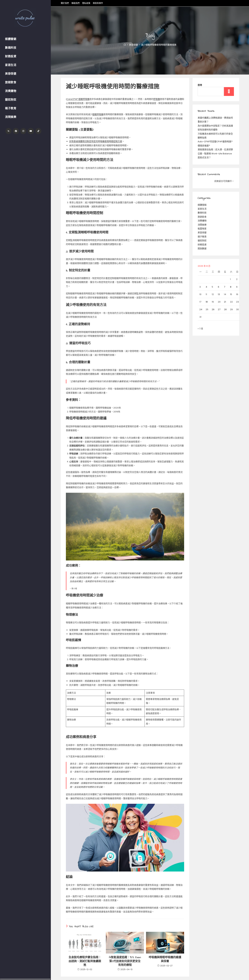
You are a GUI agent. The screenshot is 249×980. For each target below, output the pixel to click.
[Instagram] (23, 131)
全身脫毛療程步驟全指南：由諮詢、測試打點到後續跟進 (85, 961)
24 (200, 309)
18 (207, 301)
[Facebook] (16, 131)
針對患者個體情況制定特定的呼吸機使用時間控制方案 (95, 141)
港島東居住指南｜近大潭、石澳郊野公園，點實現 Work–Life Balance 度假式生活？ (215, 153)
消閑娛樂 (202, 224)
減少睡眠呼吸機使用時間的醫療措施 (158, 44)
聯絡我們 (75, 3)
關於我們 (65, 3)
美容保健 (202, 232)
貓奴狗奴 (202, 240)
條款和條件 (98, 3)
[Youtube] (31, 131)
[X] (8, 131)
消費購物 (202, 220)
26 (213, 309)
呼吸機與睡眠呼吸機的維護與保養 (165, 959)
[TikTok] (38, 131)
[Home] (125, 44)
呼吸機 (156, 99)
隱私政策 (86, 3)
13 (219, 294)
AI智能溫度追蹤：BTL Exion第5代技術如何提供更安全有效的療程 (125, 961)
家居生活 (202, 208)
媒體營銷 (202, 204)
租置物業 (202, 228)
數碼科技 (202, 212)
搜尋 (200, 85)
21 (225, 301)
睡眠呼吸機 (97, 114)
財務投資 (202, 244)
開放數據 (202, 248)
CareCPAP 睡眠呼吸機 (77, 99)
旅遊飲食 (202, 216)
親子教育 (202, 236)
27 (219, 309)
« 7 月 (200, 328)
